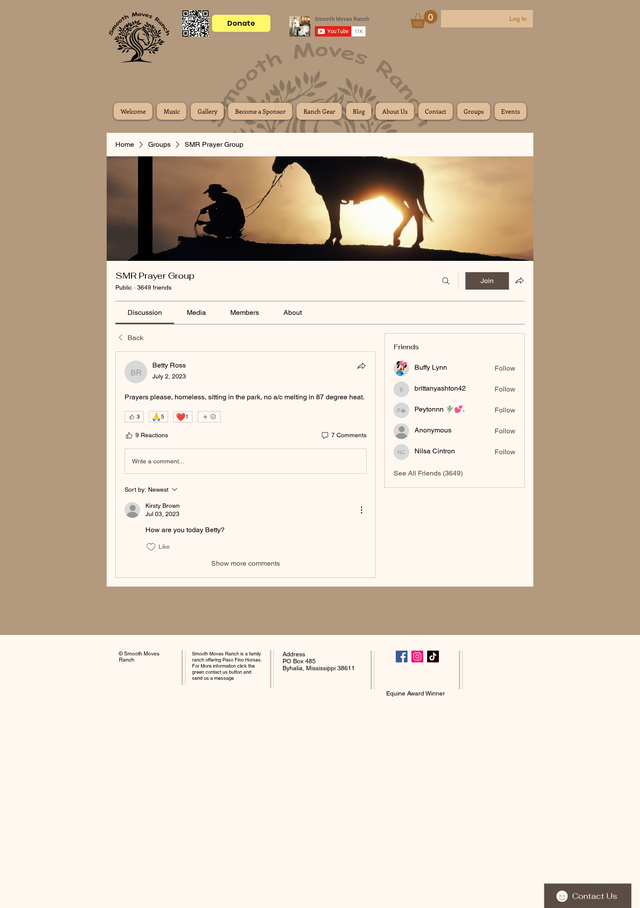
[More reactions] (209, 416)
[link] (145, 312)
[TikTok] (433, 656)
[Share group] (519, 280)
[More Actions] (361, 510)
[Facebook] (402, 656)
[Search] (446, 281)
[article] (245, 464)
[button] (424, 19)
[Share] (361, 366)
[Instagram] (417, 656)
